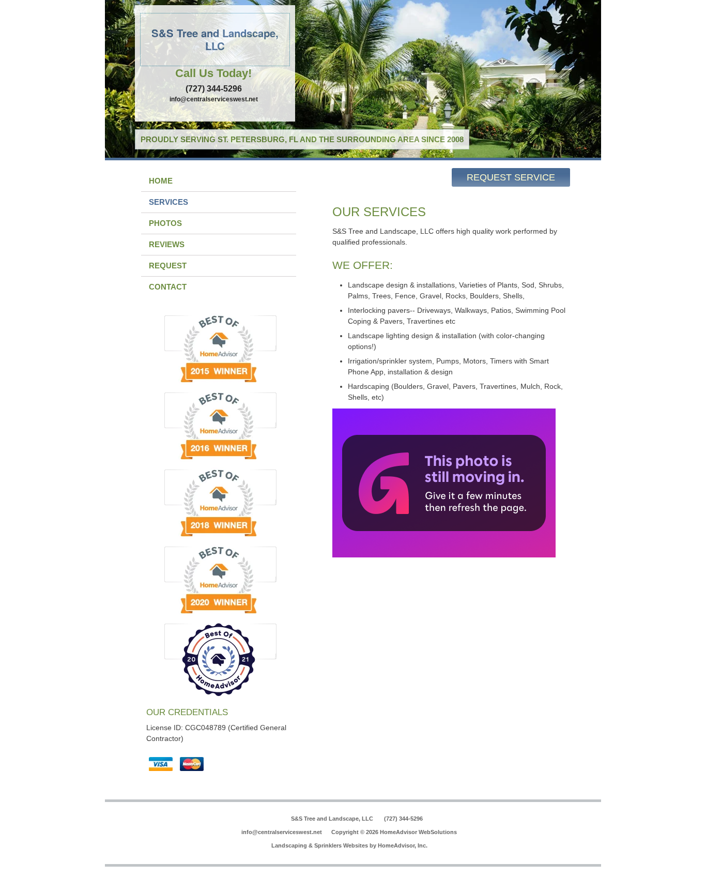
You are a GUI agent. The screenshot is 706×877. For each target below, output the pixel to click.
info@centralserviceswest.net (214, 99)
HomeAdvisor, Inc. (402, 845)
